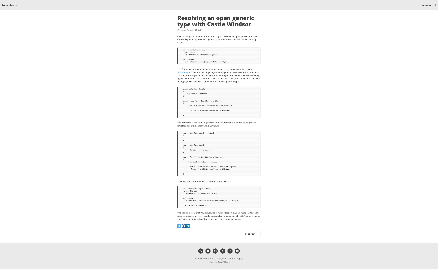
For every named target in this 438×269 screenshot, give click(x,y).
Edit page (240, 258)
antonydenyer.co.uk (224, 258)
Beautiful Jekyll (223, 262)
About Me (426, 5)
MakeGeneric (183, 72)
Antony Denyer (10, 5)
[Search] (434, 5)
